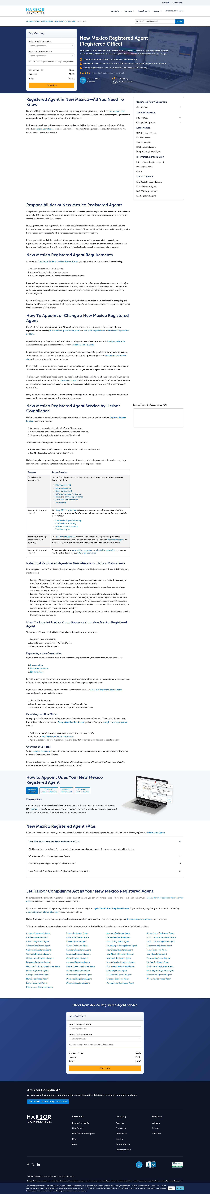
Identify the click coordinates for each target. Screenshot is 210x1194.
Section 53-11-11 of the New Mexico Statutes (59, 262)
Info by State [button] (142, 118)
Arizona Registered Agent (37, 942)
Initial (58, 497)
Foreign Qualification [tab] (49, 790)
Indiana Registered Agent (77, 937)
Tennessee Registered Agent (159, 946)
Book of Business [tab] (82, 790)
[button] (164, 1164)
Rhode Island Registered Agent (160, 933)
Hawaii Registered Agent (37, 979)
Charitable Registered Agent (149, 182)
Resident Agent (143, 138)
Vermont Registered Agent (159, 958)
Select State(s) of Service (40, 41)
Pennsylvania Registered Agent (120, 983)
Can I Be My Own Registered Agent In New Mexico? (52, 864)
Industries (142, 11)
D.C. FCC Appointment (146, 191)
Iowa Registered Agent (76, 942)
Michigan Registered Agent (78, 971)
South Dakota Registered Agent (161, 942)
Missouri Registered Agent (78, 983)
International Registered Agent (150, 162)
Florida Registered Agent (37, 971)
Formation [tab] (32, 790)
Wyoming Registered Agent (159, 979)
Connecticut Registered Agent (40, 958)
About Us (120, 1123)
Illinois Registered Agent (77, 933)
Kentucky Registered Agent (78, 950)
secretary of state (117, 111)
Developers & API (123, 1150)
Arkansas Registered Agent (38, 946)
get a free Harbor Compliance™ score (112, 908)
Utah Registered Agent (157, 954)
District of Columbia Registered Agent (43, 966)
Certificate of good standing (68, 521)
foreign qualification (116, 341)
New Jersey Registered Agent (119, 950)
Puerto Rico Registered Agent (39, 987)
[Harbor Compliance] (39, 1119)
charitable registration (106, 550)
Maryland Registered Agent (78, 962)
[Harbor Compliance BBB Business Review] (150, 1164)
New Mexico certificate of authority (57, 736)
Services (128, 11)
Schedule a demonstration (139, 919)
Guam (139, 171)
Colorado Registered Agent (38, 954)
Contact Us (121, 1128)
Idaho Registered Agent (36, 983)
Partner (156, 11)
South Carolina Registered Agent (161, 937)
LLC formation (36, 672)
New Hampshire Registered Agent (121, 946)
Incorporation (36, 665)
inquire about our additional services (42, 912)
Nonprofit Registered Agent (148, 152)
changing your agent (41, 751)
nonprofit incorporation (82, 550)
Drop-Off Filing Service (66, 510)
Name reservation (63, 488)
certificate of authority (83, 345)
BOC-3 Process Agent (146, 187)
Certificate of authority (66, 524)
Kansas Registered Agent (77, 946)
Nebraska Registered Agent (118, 937)
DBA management (64, 491)
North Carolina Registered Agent (121, 962)
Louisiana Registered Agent (78, 954)
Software (115, 11)
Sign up (34, 809)
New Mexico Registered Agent (120, 954)
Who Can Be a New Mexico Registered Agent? (49, 856)
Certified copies (63, 529)
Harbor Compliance (35, 11)
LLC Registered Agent (146, 147)
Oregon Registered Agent (117, 979)
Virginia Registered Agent (158, 962)
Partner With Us (123, 1144)
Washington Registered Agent (160, 966)
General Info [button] (142, 107)
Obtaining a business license (68, 494)
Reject (171, 1188)
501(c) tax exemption (86, 553)
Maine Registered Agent (77, 958)
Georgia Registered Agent (37, 975)
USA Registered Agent (146, 133)
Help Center (77, 1128)
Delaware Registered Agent (38, 962)
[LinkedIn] (38, 1164)
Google (121, 73)
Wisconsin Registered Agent (159, 975)
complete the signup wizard (115, 722)
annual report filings (74, 497)
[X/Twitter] (33, 1164)
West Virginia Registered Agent (160, 971)
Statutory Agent (143, 142)
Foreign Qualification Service (71, 722)
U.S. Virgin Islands (144, 167)
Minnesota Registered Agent (79, 975)
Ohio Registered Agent (116, 971)
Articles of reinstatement (67, 526)
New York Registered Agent (118, 958)
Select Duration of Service (40, 51)
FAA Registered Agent (146, 196)
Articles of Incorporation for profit (64, 331)
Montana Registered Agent (118, 933)
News (74, 1144)
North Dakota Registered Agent (120, 966)
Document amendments (67, 500)
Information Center (174, 11)
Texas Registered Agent (157, 950)
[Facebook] (28, 1164)
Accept (180, 1188)
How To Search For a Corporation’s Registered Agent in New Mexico (59, 871)
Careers (119, 1139)
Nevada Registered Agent (117, 942)
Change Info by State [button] (145, 122)
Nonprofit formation (39, 668)
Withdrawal (61, 503)
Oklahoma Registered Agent (119, 975)
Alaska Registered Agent (37, 937)
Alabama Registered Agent (38, 933)
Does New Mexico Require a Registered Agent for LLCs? (54, 841)
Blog (74, 1139)
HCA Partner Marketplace (83, 1134)
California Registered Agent (38, 950)
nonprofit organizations (94, 331)
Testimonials (121, 1134)
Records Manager (115, 540)
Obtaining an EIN (63, 485)
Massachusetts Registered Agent (80, 966)
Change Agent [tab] (66, 790)
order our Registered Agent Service (106, 690)
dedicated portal (68, 380)
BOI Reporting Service (66, 537)
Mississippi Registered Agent (79, 979)
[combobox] (51, 45)
